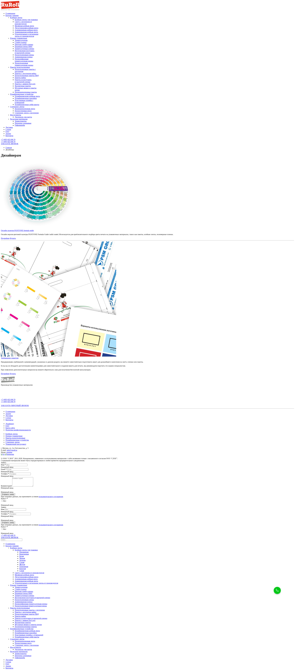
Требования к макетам (9, 358)
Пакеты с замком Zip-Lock (25, 84)
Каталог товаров (12, 15)
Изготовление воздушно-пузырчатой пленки (25, 52)
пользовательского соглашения (51, 497)
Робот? (4, 499)
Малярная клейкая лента (24, 26)
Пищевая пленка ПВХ (23, 47)
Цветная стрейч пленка (24, 44)
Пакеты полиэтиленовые (20, 67)
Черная (22, 558)
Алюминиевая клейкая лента (26, 30)
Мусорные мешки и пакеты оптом (28, 625)
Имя (3, 465)
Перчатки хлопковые (23, 123)
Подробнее (5, 238)
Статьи (8, 129)
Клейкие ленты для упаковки (26, 20)
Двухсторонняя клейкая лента (26, 28)
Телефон (5, 474)
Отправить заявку (8, 494)
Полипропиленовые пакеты (26, 92)
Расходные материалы (19, 119)
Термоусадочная (21, 40)
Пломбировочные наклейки (26, 98)
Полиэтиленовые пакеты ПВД (27, 76)
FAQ (7, 131)
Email (4, 469)
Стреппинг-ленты (17, 107)
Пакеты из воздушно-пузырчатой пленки (23, 81)
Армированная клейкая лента (26, 32)
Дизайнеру (10, 424)
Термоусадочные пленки (24, 49)
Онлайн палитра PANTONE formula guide (17, 230)
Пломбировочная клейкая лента (27, 96)
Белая (21, 556)
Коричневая (24, 554)
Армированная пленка (23, 57)
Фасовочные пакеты (23, 86)
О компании (10, 13)
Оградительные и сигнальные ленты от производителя (26, 35)
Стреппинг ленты (13, 442)
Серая (21, 571)
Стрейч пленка (21, 42)
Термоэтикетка (21, 121)
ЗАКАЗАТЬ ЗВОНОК (9, 144)
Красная (22, 569)
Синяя (21, 562)
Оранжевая (23, 567)
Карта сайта (10, 428)
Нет (4, 501)
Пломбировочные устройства (21, 94)
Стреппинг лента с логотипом (27, 113)
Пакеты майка (20, 78)
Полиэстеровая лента (23, 111)
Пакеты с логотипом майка (25, 73)
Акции (8, 134)
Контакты (9, 136)
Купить (13, 238)
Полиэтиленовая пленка (24, 55)
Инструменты (15, 115)
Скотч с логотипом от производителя (23, 23)
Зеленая (22, 560)
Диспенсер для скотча (23, 117)
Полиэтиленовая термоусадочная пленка (24, 64)
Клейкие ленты (16, 18)
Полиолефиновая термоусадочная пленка (24, 60)
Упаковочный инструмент (16, 444)
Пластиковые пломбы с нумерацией (24, 101)
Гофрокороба (20, 125)
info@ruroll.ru (12, 450)
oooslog (9, 452)
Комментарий (6, 486)
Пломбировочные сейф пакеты (27, 105)
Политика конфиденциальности (18, 430)
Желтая (22, 564)
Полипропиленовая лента (25, 109)
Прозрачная (23, 552)
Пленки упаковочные (18, 38)
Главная (9, 148)
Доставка (9, 127)
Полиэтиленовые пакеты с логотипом (30, 610)
